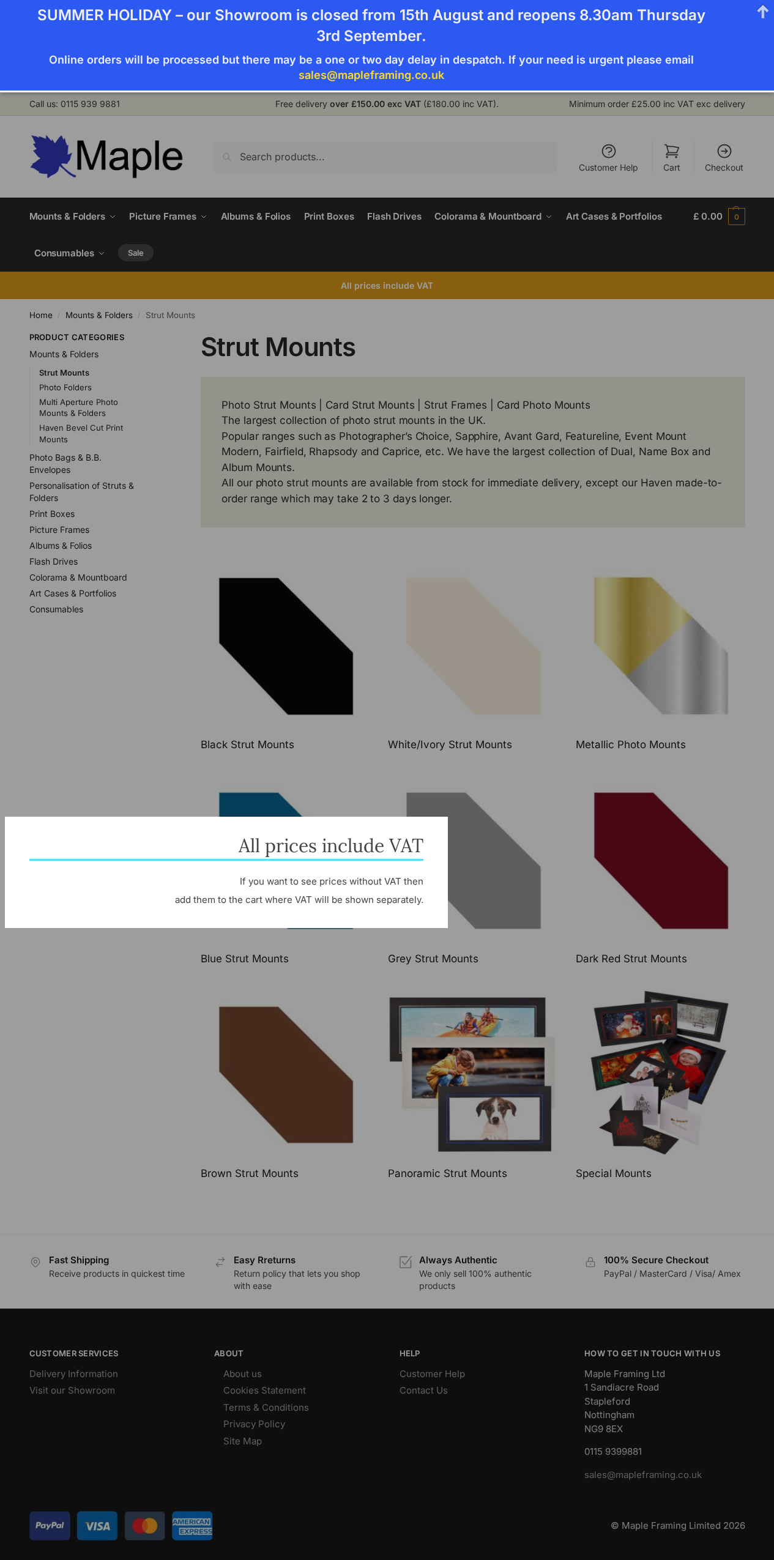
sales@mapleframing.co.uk (371, 75)
